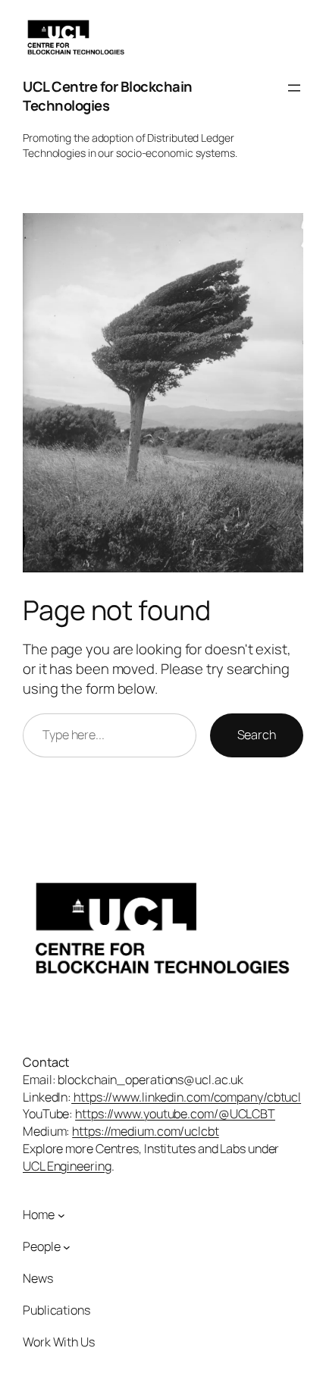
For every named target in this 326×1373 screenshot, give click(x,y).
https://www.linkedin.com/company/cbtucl (186, 1097)
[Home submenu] (61, 1215)
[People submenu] (67, 1246)
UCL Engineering (67, 1166)
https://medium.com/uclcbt (145, 1131)
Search (256, 734)
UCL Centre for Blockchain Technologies (108, 96)
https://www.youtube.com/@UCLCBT (175, 1113)
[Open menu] (294, 88)
